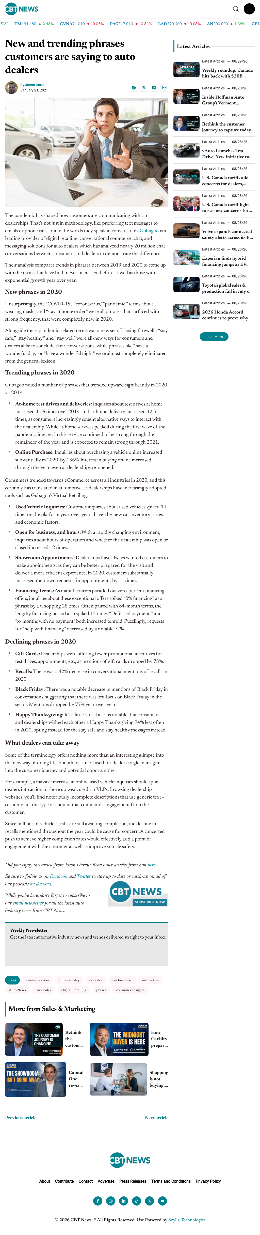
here (151, 865)
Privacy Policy (208, 1181)
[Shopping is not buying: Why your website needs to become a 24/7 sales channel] (118, 1079)
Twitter (84, 876)
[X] (144, 88)
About (44, 1181)
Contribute (64, 1181)
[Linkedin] (154, 88)
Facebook (58, 876)
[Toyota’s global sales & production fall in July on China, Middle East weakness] (186, 284)
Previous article (20, 1118)
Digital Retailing (73, 990)
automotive (150, 980)
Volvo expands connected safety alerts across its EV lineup (227, 235)
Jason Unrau (35, 85)
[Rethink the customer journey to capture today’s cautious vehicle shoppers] (34, 1039)
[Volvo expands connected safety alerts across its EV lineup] (186, 230)
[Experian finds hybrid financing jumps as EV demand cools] (186, 257)
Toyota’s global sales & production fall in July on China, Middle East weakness (227, 289)
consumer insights (130, 990)
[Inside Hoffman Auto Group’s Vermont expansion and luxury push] (186, 96)
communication (37, 980)
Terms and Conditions (171, 1181)
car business (122, 980)
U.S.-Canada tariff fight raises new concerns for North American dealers (226, 208)
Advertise (106, 1181)
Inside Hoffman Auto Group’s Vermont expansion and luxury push (223, 101)
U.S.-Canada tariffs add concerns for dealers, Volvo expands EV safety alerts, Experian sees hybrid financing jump (226, 181)
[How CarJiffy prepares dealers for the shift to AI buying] (119, 1039)
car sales (96, 980)
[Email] (164, 88)
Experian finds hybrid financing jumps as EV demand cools (224, 262)
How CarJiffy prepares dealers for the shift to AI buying (159, 1039)
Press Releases (132, 1181)
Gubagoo (149, 230)
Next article (156, 1118)
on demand (40, 884)
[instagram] (110, 1200)
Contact (86, 1181)
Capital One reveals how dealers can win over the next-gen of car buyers (76, 1080)
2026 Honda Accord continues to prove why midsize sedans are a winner (225, 316)
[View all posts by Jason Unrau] (12, 87)
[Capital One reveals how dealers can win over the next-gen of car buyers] (35, 1079)
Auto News (17, 990)
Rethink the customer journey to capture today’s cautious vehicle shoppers (74, 1039)
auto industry (69, 980)
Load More (214, 337)
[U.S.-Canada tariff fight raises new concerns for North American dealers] (186, 203)
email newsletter (28, 903)
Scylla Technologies (187, 1220)
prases (101, 990)
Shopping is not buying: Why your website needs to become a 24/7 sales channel (159, 1080)
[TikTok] (136, 1200)
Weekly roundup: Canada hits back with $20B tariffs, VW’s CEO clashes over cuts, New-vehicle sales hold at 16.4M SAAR (227, 74)
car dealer (43, 990)
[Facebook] (134, 88)
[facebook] (97, 1200)
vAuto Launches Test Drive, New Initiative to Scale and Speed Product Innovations (226, 154)
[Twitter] (149, 1200)
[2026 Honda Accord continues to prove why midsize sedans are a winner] (186, 311)
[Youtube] (162, 1200)
